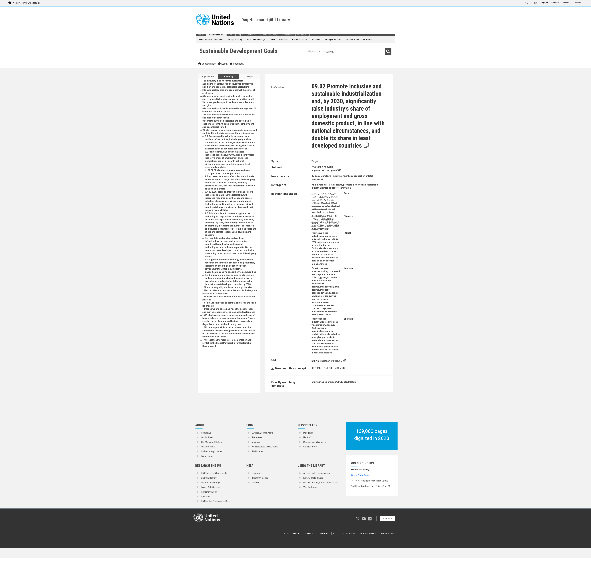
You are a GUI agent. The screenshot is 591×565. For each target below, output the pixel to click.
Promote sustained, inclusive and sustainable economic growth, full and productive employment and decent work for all (228, 124)
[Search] (388, 51)
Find (231, 35)
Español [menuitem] (577, 3)
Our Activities (207, 437)
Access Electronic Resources (316, 473)
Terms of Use (388, 534)
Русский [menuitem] (566, 3)
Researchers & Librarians (314, 442)
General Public (309, 446)
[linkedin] (370, 519)
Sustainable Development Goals (238, 51)
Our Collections (208, 446)
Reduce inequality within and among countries (227, 287)
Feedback (238, 63)
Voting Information (333, 40)
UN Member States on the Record (216, 501)
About (201, 35)
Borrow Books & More (313, 478)
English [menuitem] (544, 3)
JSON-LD (340, 368)
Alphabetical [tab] (208, 76)
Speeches (316, 40)
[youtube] (364, 519)
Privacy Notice (368, 534)
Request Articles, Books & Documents (320, 482)
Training (256, 473)
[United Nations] (215, 19)
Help (240, 35)
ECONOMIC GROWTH (322, 167)
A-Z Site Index (291, 534)
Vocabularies (208, 63)
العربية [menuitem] (527, 3)
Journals (256, 442)
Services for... (253, 35)
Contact (308, 534)
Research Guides (299, 40)
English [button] (312, 51)
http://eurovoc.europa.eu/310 (326, 170)
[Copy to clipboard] (366, 145)
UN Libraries (257, 451)
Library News (207, 456)
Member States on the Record (359, 40)
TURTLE (328, 368)
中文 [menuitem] (535, 3)
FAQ (335, 534)
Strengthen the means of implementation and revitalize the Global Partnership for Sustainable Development (226, 343)
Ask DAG (256, 482)
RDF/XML (316, 368)
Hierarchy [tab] (228, 76)
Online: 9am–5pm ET (361, 475)
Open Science (287, 35)
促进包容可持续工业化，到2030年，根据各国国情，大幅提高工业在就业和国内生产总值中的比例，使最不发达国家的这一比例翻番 (326, 222)
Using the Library (270, 35)
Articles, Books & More (262, 433)
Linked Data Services (279, 40)
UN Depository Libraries (211, 451)
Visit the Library (310, 487)
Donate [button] (387, 519)
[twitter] (357, 519)
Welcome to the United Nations (27, 3)
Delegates (308, 433)
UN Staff (307, 437)
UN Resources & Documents (210, 40)
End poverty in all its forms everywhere (222, 81)
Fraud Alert (348, 534)
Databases (257, 437)
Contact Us (302, 35)
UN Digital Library (235, 40)
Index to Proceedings (256, 40)
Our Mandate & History (211, 442)
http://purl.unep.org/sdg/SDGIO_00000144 (333, 382)
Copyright (323, 534)
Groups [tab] (249, 76)
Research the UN (216, 35)
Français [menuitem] (555, 3)
